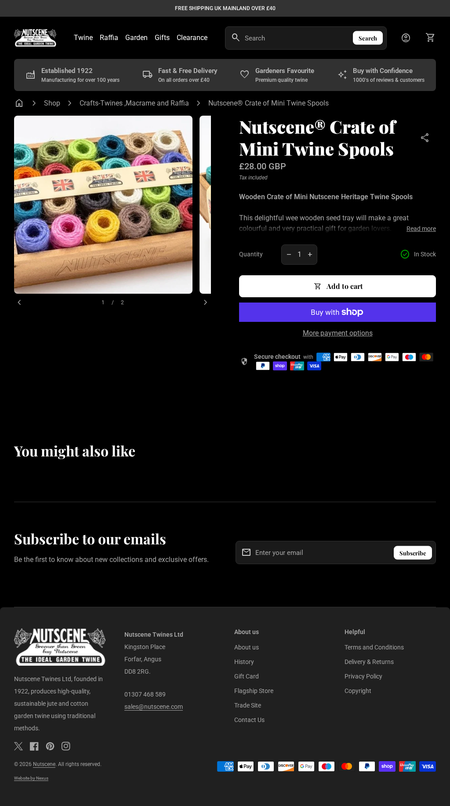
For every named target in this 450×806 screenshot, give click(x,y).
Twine (83, 37)
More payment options (338, 333)
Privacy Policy (363, 676)
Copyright (358, 690)
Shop (52, 103)
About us (246, 647)
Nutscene (44, 764)
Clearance (192, 37)
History (244, 661)
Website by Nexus (31, 778)
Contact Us (249, 719)
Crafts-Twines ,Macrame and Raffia (134, 103)
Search (368, 38)
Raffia (109, 37)
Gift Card (246, 676)
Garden (136, 37)
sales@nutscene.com (153, 706)
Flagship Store (253, 690)
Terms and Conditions (374, 647)
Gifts (162, 37)
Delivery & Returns (369, 661)
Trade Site (247, 705)
